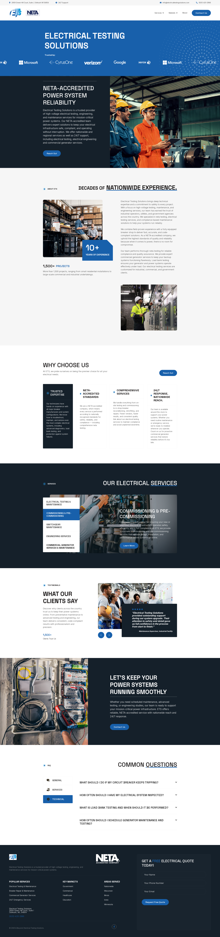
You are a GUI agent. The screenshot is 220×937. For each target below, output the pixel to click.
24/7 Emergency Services (20, 900)
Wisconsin (108, 891)
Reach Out (52, 153)
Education (67, 900)
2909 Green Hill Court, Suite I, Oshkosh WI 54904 (29, 3)
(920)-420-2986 (16, 916)
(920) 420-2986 (203, 3)
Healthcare (67, 895)
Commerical (68, 891)
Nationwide (109, 886)
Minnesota (108, 904)
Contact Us (201, 12)
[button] (159, 12)
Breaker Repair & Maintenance (21, 891)
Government (68, 886)
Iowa (106, 900)
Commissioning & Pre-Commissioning (145, 513)
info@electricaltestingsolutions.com (174, 3)
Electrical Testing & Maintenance (22, 886)
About (184, 13)
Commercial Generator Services (22, 895)
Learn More (129, 545)
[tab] (61, 503)
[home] (24, 13)
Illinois (106, 895)
